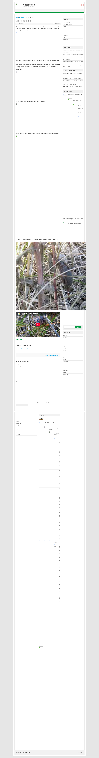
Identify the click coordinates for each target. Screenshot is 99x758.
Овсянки (64, 359)
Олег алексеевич (66, 80)
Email (17, 388)
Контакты (62, 10)
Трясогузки (65, 378)
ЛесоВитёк (29, 4)
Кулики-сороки (66, 352)
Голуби (64, 344)
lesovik (18, 23)
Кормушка (32, 10)
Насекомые (39, 10)
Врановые (65, 339)
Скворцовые (65, 374)
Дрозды (64, 346)
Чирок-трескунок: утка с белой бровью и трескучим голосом (78, 100)
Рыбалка (18, 429)
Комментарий (19, 366)
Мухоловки (65, 357)
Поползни (65, 365)
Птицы (47, 10)
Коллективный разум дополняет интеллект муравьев (33, 348)
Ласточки (65, 354)
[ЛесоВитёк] (19, 4)
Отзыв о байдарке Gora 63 (75, 84)
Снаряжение (65, 39)
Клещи (24, 10)
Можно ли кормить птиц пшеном (50, 417)
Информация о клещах (67, 24)
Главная (18, 10)
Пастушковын (65, 361)
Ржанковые (65, 368)
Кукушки (64, 350)
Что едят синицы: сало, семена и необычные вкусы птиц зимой (54, 428)
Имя (17, 381)
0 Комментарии (56, 23)
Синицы (64, 372)
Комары (64, 28)
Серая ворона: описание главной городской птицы (59, 591)
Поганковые (65, 363)
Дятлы (64, 348)
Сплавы (64, 41)
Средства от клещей (67, 43)
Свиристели (65, 370)
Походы (54, 10)
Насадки (64, 33)
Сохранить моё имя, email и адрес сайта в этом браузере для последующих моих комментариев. (37, 402)
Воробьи (65, 337)
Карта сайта (18, 432)
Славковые (65, 376)
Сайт (17, 394)
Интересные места (67, 22)
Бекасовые (65, 335)
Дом (17, 17)
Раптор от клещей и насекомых (51, 355)
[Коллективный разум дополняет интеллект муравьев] (18, 349)
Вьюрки (64, 341)
